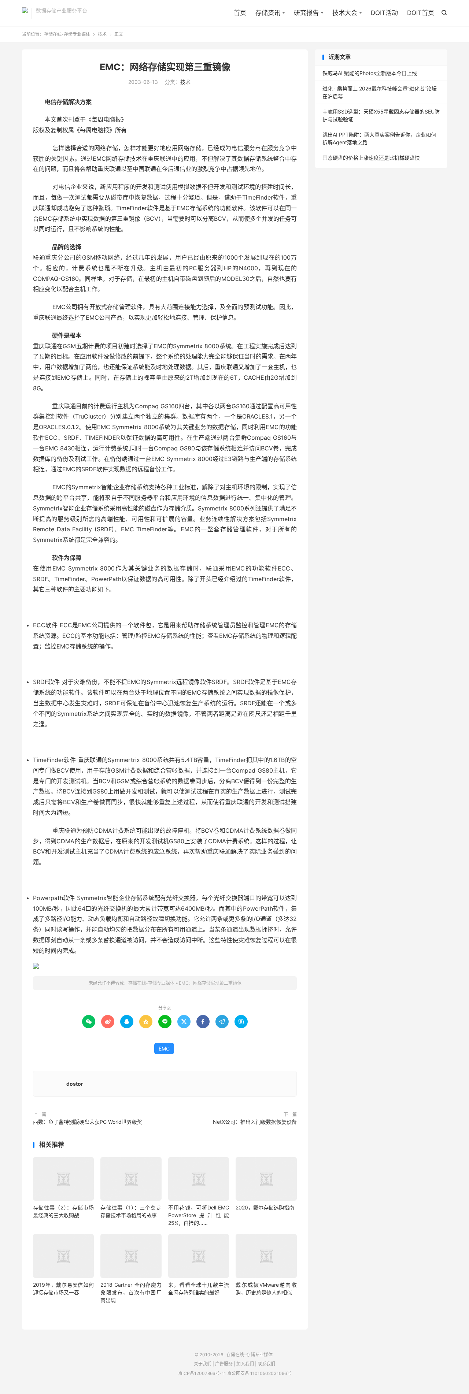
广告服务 (224, 1364)
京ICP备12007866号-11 (202, 1373)
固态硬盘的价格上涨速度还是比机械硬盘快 (371, 158)
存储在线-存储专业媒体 (25, 13)
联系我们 (266, 1364)
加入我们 (245, 1364)
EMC (164, 1048)
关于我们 (202, 1364)
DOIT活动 (384, 12)
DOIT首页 (420, 12)
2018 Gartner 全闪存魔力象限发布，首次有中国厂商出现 (130, 1292)
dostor (74, 1084)
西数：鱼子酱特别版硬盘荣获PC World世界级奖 (87, 1122)
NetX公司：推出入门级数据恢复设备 (255, 1122)
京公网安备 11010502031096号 (259, 1373)
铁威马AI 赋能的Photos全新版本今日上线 (369, 73)
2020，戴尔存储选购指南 (265, 1207)
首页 (240, 12)
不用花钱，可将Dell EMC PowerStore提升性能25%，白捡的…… (198, 1215)
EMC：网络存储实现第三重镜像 (165, 67)
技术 (102, 34)
